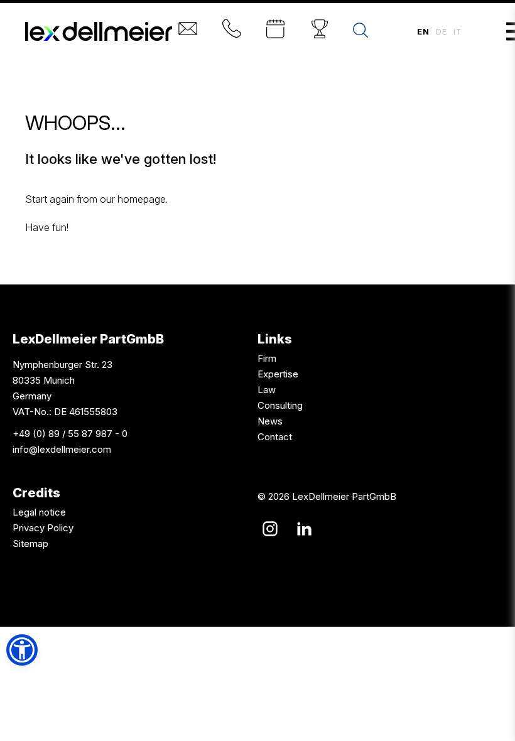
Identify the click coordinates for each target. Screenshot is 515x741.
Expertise (278, 374)
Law (267, 390)
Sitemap (30, 543)
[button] (22, 650)
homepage (141, 199)
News (270, 421)
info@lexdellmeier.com (62, 449)
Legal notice (39, 512)
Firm (267, 358)
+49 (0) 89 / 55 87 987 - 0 (70, 434)
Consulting (280, 405)
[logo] (98, 31)
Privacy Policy (43, 528)
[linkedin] (304, 529)
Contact (275, 437)
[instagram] (270, 529)
